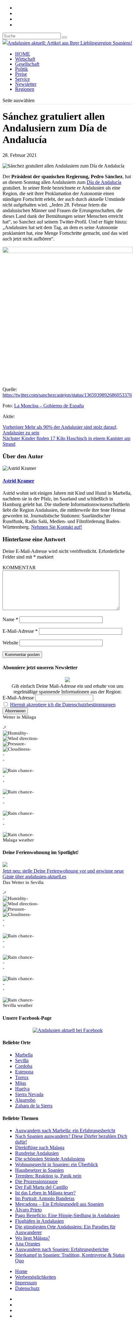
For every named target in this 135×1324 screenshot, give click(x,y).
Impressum (26, 1282)
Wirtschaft (25, 59)
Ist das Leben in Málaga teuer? (45, 1192)
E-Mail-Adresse (20, 631)
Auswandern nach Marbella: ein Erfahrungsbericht (65, 1130)
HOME (22, 54)
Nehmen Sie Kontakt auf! (56, 527)
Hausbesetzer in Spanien (39, 1170)
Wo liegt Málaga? (32, 1238)
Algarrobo (25, 1100)
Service (22, 79)
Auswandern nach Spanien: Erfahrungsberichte (62, 1249)
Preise (21, 74)
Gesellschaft (27, 64)
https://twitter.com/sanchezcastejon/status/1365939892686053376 (67, 395)
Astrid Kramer (18, 480)
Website (10, 642)
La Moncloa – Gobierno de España (49, 405)
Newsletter (25, 84)
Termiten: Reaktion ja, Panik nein (48, 1175)
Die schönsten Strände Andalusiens (50, 1158)
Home (21, 1271)
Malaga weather (18, 839)
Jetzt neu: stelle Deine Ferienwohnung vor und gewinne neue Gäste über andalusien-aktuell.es (63, 873)
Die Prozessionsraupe (36, 1181)
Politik (21, 69)
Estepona (24, 1071)
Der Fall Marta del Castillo (41, 1187)
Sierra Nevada (29, 1094)
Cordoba (23, 1066)
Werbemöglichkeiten (35, 1277)
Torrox (22, 1077)
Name (10, 619)
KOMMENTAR (19, 567)
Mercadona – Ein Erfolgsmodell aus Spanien (59, 1204)
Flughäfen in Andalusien (39, 1221)
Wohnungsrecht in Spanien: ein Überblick (56, 1164)
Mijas (20, 1083)
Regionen (24, 89)
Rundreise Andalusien (37, 1153)
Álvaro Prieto (28, 1209)
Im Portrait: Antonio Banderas (44, 1198)
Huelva (22, 1088)
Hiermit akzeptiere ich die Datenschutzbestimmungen (63, 704)
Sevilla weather (18, 1005)
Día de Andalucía (104, 182)
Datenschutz (27, 1288)
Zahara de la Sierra (33, 1105)
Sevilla (22, 1060)
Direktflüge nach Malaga (39, 1147)
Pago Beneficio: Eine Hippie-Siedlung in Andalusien (67, 1215)
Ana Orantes (27, 1243)
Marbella (24, 1054)
